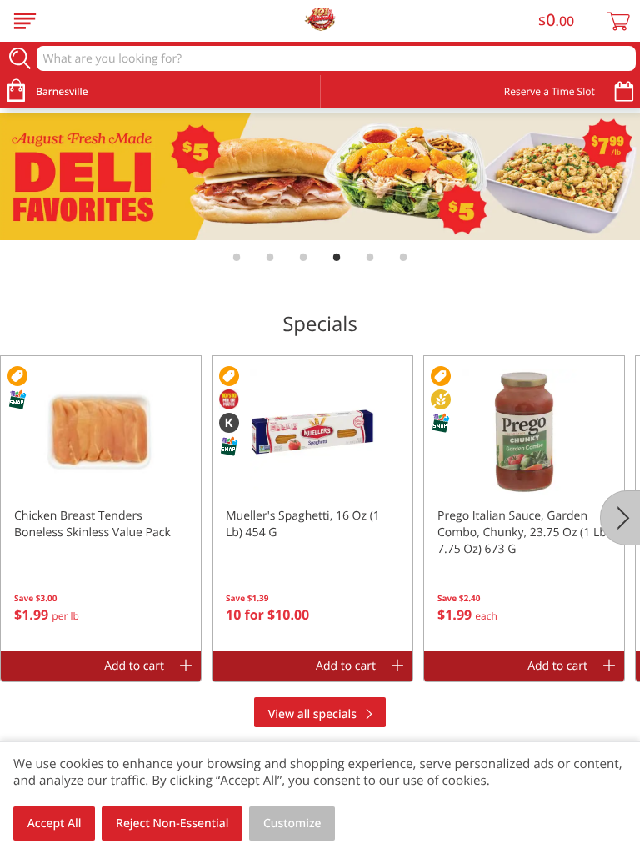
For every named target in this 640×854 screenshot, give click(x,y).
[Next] (620, 517)
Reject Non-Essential (172, 823)
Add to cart (134, 666)
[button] (101, 503)
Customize (292, 823)
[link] (320, 177)
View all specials (312, 714)
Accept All (55, 823)
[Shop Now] (25, 21)
